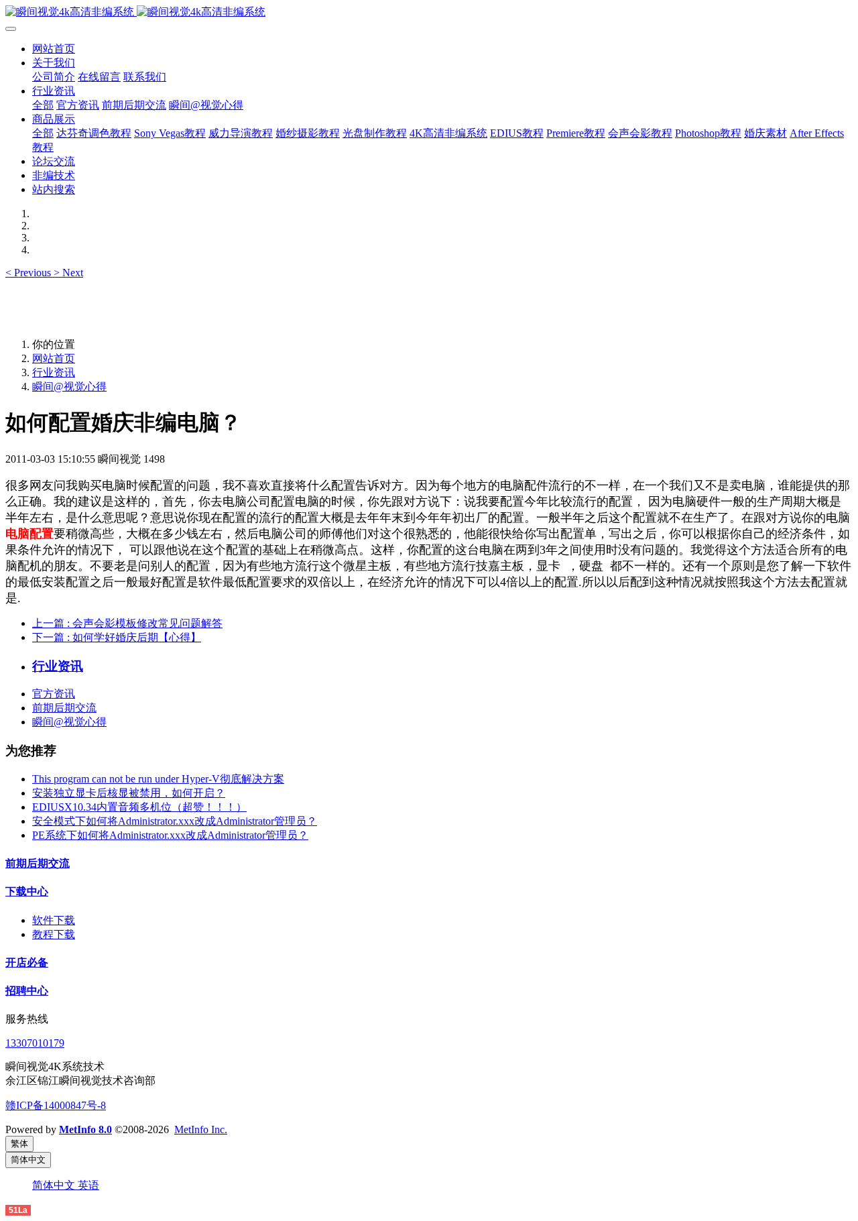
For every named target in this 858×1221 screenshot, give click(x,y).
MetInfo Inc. (200, 1129)
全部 (43, 105)
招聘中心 (26, 990)
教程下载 (53, 934)
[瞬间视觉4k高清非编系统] (429, 12)
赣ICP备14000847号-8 (55, 1105)
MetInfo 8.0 (85, 1129)
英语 (88, 1185)
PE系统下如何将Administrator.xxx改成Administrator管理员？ (170, 835)
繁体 (19, 1144)
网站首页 (53, 48)
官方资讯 (53, 693)
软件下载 (53, 920)
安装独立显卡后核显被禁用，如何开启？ (128, 793)
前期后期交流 (64, 707)
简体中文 (55, 1185)
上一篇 (127, 623)
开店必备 (26, 962)
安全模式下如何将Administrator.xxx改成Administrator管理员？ (174, 821)
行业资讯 (53, 372)
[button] (29, 272)
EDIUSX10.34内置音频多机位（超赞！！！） (139, 807)
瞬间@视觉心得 (69, 386)
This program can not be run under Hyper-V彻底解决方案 (158, 778)
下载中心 (26, 891)
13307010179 (34, 1043)
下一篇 (116, 637)
